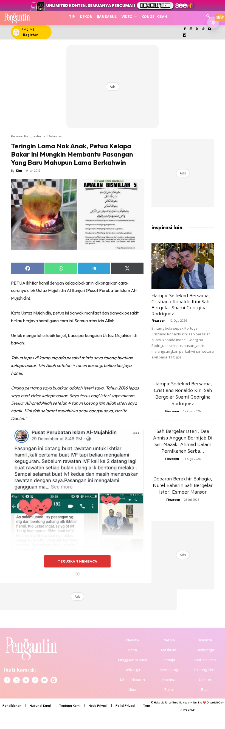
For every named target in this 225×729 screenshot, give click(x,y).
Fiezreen (158, 320)
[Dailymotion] (185, 35)
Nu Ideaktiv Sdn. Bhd (190, 702)
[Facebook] (185, 29)
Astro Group (188, 709)
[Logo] (17, 18)
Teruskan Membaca (77, 561)
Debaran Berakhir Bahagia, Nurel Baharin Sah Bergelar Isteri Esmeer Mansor (183, 485)
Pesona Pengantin (26, 136)
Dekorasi (54, 136)
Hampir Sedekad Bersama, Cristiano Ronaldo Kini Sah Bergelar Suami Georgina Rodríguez (180, 304)
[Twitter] (197, 29)
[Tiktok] (203, 29)
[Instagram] (191, 29)
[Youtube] (210, 29)
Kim (19, 170)
